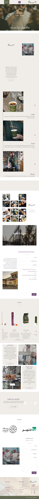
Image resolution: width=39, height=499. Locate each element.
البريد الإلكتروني (33, 261)
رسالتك (35, 456)
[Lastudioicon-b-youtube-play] (34, 492)
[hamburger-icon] (19, 2)
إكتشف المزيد (10, 362)
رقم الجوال (34, 452)
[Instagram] (32, 492)
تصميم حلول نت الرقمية (6, 496)
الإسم (35, 257)
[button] (6, 2)
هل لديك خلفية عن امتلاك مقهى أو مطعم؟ (29, 275)
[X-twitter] (32, 490)
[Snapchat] (34, 490)
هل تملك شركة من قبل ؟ (32, 271)
